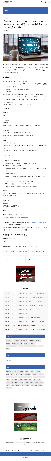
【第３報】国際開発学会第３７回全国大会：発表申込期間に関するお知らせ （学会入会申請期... (32, 325)
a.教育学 (14, 371)
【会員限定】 (35, 374)
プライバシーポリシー (29, 450)
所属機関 (36, 382)
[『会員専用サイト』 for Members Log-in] (25, 430)
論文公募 (40, 346)
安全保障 (26, 382)
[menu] (45, 2)
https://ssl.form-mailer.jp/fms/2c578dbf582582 (15, 217)
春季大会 (8, 385)
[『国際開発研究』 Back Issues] (25, 410)
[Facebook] (23, 444)
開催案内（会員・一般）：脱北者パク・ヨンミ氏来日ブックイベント (32, 293)
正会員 (13, 385)
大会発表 (20, 379)
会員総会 (31, 340)
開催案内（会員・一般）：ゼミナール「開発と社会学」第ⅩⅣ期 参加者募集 (32, 301)
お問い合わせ (20, 450)
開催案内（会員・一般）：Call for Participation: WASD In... (30, 313)
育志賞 (34, 346)
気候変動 (17, 385)
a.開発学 (32, 371)
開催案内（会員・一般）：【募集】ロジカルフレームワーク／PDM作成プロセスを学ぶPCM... (32, 309)
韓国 (11, 387)
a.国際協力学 (8, 371)
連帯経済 (40, 385)
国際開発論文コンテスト (17, 343)
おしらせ (9, 340)
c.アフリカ (12, 374)
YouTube (42, 450)
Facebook (36, 450)
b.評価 (7, 374)
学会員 (39, 379)
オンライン (41, 374)
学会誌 (7, 382)
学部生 (21, 382)
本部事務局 (21, 346)
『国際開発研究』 (27, 374)
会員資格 (38, 340)
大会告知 (13, 325)
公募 (12, 379)
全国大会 (8, 379)
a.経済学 (26, 371)
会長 (34, 376)
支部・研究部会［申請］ (11, 346)
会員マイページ (28, 376)
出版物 (8, 343)
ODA (17, 374)
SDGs (21, 374)
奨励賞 (30, 379)
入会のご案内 (8, 450)
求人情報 (28, 346)
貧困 (36, 385)
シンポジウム (8, 376)
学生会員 (16, 382)
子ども (34, 379)
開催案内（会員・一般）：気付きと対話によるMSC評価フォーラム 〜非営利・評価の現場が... (32, 305)
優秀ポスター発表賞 (40, 376)
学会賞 (33, 343)
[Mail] (26, 444)
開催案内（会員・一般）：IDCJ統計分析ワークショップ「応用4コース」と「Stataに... (32, 321)
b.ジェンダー (38, 371)
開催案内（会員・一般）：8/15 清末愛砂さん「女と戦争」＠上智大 (32, 329)
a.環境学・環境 (20, 371)
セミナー (14, 376)
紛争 (32, 385)
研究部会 (22, 385)
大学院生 (25, 379)
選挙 (7, 348)
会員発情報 (6, 18)
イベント (13, 293)
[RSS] (28, 444)
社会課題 (27, 385)
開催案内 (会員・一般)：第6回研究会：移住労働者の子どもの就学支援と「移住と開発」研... (32, 317)
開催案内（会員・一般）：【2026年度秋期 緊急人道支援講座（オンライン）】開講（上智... (32, 297)
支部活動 (41, 382)
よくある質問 (14, 450)
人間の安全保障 (21, 376)
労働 (16, 379)
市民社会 (31, 382)
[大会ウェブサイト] (25, 420)
